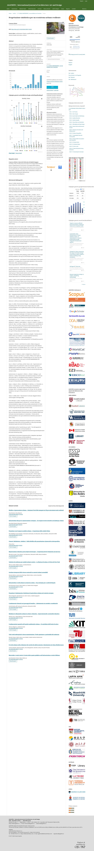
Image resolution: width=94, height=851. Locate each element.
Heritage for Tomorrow (75, 266)
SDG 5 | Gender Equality (74, 120)
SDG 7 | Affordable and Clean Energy (76, 124)
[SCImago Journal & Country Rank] (77, 54)
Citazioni (71, 193)
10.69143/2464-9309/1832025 (15, 524)
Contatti (74, 8)
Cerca (84, 8)
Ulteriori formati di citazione (54, 59)
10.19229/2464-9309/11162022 (16, 649)
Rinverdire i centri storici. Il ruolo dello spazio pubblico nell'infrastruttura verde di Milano (34, 655)
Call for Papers (55, 8)
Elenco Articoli (47, 8)
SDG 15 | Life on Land (73, 146)
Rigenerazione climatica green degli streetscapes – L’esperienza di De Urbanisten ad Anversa (34, 551)
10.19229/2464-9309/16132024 (16, 566)
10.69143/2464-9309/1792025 (15, 545)
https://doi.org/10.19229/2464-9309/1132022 (21, 29)
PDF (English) (13, 516)
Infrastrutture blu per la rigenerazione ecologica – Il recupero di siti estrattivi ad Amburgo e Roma (36, 520)
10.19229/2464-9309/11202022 (16, 659)
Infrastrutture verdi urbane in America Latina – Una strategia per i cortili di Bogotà (32, 582)
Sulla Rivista (14, 8)
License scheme (50, 90)
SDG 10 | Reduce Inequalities (75, 133)
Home (8, 8)
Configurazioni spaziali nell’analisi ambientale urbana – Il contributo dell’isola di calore (33, 624)
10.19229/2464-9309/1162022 (15, 597)
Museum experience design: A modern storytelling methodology (77, 276)
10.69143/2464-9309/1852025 (15, 535)
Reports (68, 8)
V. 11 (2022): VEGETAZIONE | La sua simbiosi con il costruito (29, 13)
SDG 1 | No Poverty (73, 111)
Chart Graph (12, 153)
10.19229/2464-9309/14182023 (16, 628)
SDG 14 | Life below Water (74, 144)
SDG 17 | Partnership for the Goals (76, 151)
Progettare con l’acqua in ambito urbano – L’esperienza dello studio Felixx (29, 531)
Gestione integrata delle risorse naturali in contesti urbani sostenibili (28, 572)
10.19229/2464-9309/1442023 (15, 607)
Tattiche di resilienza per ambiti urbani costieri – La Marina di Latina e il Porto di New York (34, 562)
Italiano (70, 62)
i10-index (71, 198)
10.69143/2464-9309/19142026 (16, 514)
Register (81, 1)
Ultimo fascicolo (32, 8)
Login (86, 1)
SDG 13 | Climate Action (74, 142)
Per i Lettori (71, 73)
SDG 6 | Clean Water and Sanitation (76, 122)
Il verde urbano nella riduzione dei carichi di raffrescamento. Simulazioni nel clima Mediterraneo (36, 645)
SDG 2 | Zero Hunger (73, 114)
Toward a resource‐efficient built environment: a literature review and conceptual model (77, 225)
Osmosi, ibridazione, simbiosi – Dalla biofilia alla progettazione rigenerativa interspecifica (34, 541)
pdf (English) (51, 38)
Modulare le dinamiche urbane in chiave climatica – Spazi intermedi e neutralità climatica (34, 614)
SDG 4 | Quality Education (74, 118)
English (70, 64)
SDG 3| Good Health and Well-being (76, 116)
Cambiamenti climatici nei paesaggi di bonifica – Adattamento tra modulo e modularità (33, 603)
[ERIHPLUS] (77, 383)
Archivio (39, 8)
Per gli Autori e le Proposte (75, 75)
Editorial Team (22, 8)
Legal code (56, 90)
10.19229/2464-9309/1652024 (15, 555)
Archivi (14, 13)
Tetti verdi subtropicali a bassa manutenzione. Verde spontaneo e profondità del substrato (34, 634)
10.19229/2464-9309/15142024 (16, 576)
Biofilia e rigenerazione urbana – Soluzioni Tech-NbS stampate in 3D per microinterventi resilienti (36, 510)
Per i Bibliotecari (72, 79)
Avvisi (62, 8)
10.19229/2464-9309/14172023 (16, 618)
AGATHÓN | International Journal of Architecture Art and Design (34, 5)
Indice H (71, 195)
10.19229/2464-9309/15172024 (16, 586)
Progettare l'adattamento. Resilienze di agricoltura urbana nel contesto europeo (31, 593)
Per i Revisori (72, 77)
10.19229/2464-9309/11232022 (16, 638)
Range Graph (19, 153)
